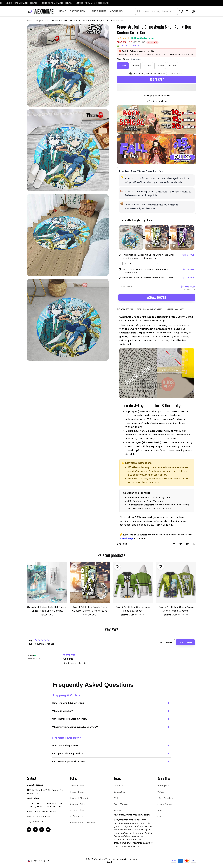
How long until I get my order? (68, 703)
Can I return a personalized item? (69, 761)
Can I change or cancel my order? (69, 719)
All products (42, 20)
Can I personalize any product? (68, 753)
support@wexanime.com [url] (46, 811)
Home (30, 20)
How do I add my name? (65, 745)
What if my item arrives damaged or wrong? (75, 727)
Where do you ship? (62, 711)
